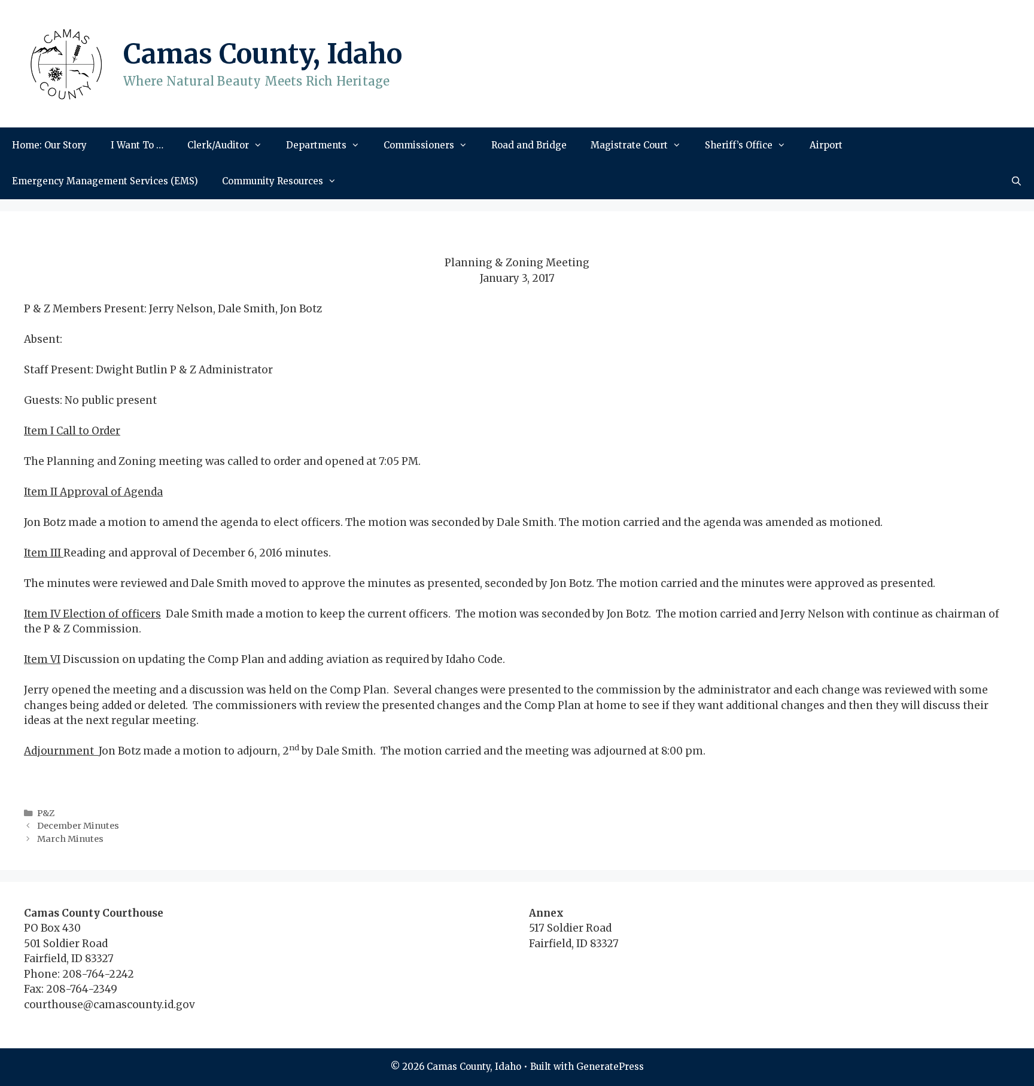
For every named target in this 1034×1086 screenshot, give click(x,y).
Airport (826, 145)
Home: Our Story (49, 145)
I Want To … (137, 145)
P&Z (45, 813)
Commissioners (419, 145)
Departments (316, 145)
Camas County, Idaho (262, 54)
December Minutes (78, 825)
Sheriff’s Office (739, 145)
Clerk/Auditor (218, 145)
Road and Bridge (529, 145)
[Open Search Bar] (1016, 181)
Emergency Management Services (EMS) (105, 181)
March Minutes (70, 838)
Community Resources (272, 181)
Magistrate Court (629, 145)
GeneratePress (610, 1066)
